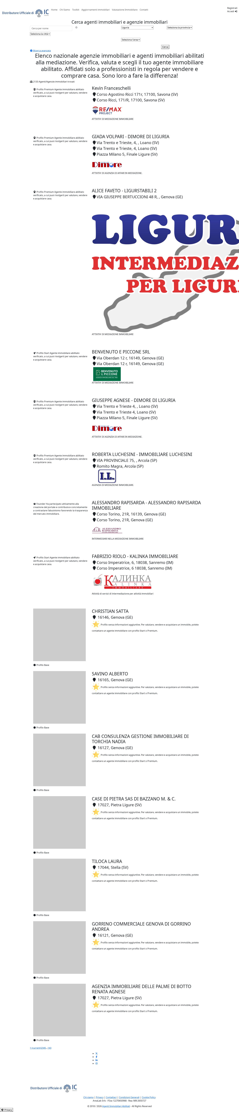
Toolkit (75, 9)
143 (49, 1047)
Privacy (99, 1097)
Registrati (232, 8)
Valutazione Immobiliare (124, 9)
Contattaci (111, 1097)
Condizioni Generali (129, 1097)
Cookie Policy (149, 1097)
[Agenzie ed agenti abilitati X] (96, 1053)
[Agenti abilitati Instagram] (96, 1063)
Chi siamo (88, 1097)
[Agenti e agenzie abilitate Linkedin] (96, 1060)
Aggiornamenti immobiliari (95, 9)
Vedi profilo (98, 127)
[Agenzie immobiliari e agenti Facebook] (96, 1056)
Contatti (144, 9)
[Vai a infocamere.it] (26, 12)
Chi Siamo (65, 9)
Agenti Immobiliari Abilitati (116, 1106)
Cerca (165, 46)
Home (54, 9)
